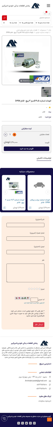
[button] (45, 13)
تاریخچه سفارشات (44, 401)
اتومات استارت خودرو (42, 32)
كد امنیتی (41, 300)
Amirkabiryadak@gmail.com (36, 381)
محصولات (43, 30)
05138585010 (42, 384)
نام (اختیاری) (40, 219)
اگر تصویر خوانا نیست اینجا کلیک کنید (34, 303)
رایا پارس (26, 419)
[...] (46, 92)
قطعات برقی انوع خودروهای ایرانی (27, 30)
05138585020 (41, 388)
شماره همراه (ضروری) (37, 233)
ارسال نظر (39, 324)
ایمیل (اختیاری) (39, 247)
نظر (43, 260)
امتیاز (42, 289)
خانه (49, 30)
